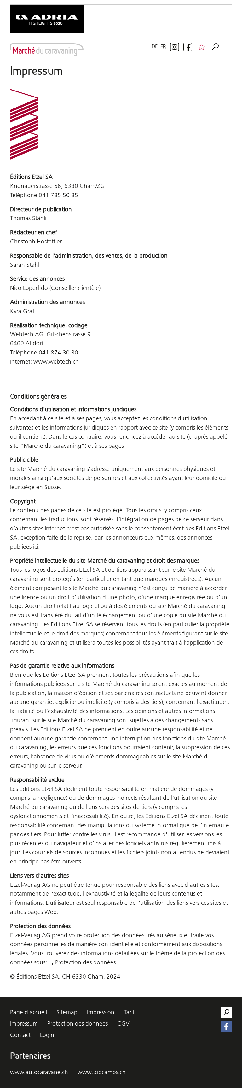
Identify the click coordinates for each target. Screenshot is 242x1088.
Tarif (129, 1012)
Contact (20, 1034)
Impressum (24, 1023)
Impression (100, 1012)
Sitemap (67, 1012)
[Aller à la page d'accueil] (47, 49)
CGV (123, 1023)
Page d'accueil (28, 1012)
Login (47, 1034)
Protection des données (85, 962)
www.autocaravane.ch (39, 1072)
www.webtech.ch (56, 361)
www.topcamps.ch (102, 1072)
